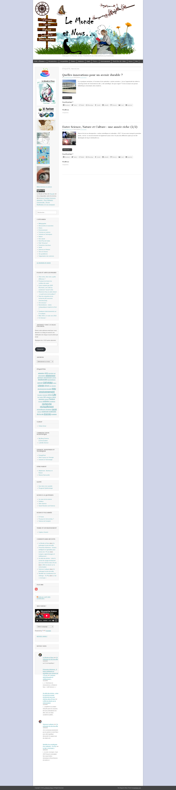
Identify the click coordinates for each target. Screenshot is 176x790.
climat (46, 386)
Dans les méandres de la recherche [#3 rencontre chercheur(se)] (46, 298)
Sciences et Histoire (44, 249)
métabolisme (49, 397)
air (55, 373)
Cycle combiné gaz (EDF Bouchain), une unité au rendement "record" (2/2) (46, 287)
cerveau (48, 382)
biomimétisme (51, 379)
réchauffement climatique (44, 409)
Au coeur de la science (45, 499)
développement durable (44, 389)
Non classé (42, 238)
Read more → (67, 97)
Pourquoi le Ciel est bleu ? (46, 519)
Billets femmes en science (44, 187)
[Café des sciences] (45, 76)
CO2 (50, 385)
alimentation (41, 375)
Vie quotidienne (43, 254)
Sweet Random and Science (47, 505)
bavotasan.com (137, 788)
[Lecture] (37, 620)
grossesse (45, 395)
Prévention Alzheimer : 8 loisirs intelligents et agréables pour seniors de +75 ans (47, 550)
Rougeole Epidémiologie (46, 488)
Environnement (105, 61)
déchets (54, 386)
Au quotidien (64, 61)
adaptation (41, 373)
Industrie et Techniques (45, 234)
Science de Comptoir (45, 521)
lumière (41, 397)
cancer (40, 383)
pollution (46, 401)
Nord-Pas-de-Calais (119, 61)
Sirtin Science (42, 503)
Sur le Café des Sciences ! (43, 597)
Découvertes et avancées (46, 225)
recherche (47, 404)
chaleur (54, 383)
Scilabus (41, 501)
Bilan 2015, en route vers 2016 (47, 315)
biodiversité (42, 380)
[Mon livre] (46, 105)
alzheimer (40, 377)
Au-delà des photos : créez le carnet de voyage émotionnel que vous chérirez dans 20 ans (47, 560)
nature (54, 397)
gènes (50, 395)
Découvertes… (52, 61)
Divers (40, 228)
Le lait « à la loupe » (49, 748)
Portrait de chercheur (45, 245)
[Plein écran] (56, 620)
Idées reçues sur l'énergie (46, 457)
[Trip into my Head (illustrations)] (43, 183)
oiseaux (46, 399)
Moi (136, 61)
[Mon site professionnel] (46, 117)
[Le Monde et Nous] (88, 27)
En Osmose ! (42, 318)
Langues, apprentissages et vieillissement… (49, 677)
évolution (54, 414)
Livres (131, 61)
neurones (41, 399)
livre (38, 397)
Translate (48, 630)
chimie (41, 385)
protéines (52, 401)
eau (54, 388)
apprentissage (48, 377)
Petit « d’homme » (40, 61)
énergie (47, 414)
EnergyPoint (42, 455)
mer (44, 397)
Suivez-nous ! (42, 636)
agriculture (51, 373)
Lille (54, 394)
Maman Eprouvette (44, 475)
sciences (45, 411)
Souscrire (40, 349)
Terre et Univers (43, 251)
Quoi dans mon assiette (45, 486)
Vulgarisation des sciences (46, 256)
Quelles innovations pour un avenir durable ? (92, 75)
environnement (47, 391)
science (39, 411)
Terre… (95, 61)
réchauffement (47, 406)
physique (40, 401)
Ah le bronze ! (43, 302)
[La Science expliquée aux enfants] (43, 163)
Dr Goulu (41, 516)
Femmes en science (44, 232)
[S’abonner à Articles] (36, 590)
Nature (73, 61)
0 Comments (83, 77)
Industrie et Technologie (45, 459)
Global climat (42, 426)
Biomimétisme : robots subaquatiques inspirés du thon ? (48, 307)
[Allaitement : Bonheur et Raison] (43, 144)
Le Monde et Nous (68, 77)
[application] (47, 615)
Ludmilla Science (43, 442)
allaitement (50, 375)
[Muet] (53, 620)
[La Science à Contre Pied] (46, 130)
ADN (46, 373)
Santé (88, 61)
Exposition (39, 395)
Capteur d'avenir (43, 532)
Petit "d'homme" (43, 243)
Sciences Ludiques (44, 569)
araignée (54, 377)
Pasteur (52, 399)
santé (54, 409)
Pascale (52, 194)
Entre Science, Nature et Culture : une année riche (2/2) (100, 127)
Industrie (81, 61)
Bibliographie (42, 223)
